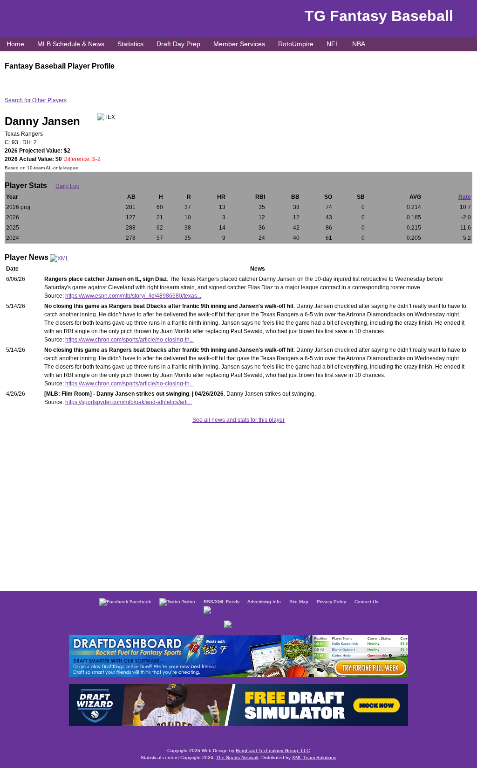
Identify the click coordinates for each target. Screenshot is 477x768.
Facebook (139, 601)
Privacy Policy (331, 601)
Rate (464, 197)
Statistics (130, 44)
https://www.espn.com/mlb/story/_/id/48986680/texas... (133, 296)
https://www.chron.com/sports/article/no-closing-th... (129, 339)
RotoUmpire (295, 44)
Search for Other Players (36, 100)
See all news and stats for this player (238, 420)
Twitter (187, 601)
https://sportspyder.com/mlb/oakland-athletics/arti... (128, 402)
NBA (358, 44)
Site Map (298, 601)
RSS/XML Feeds (221, 601)
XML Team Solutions (314, 757)
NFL (333, 44)
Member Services (239, 44)
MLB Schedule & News (70, 44)
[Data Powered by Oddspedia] (238, 609)
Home (15, 44)
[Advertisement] (238, 505)
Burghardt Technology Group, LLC (273, 750)
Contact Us (366, 601)
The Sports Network (237, 757)
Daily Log (67, 186)
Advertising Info (264, 601)
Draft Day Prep (178, 44)
